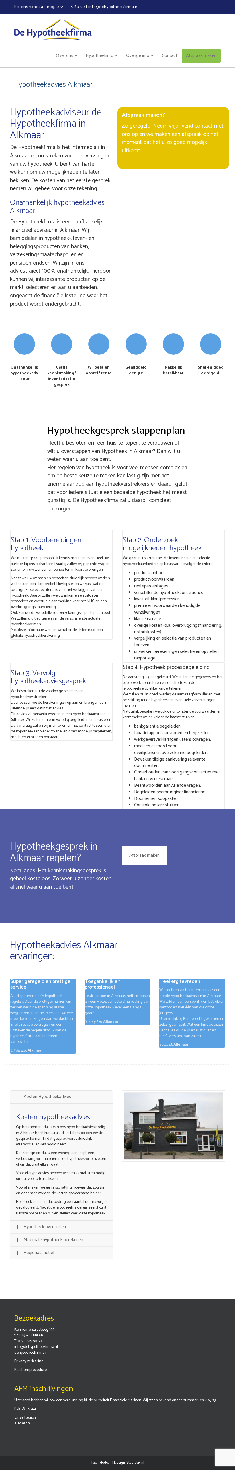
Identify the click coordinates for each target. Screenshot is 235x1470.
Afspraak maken (201, 55)
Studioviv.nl (135, 1463)
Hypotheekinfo (100, 55)
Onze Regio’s (25, 1417)
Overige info (138, 55)
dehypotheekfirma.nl (31, 1352)
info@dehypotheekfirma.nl (36, 1347)
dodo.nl (105, 1463)
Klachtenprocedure (30, 1370)
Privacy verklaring (29, 1361)
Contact (169, 55)
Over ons (65, 55)
